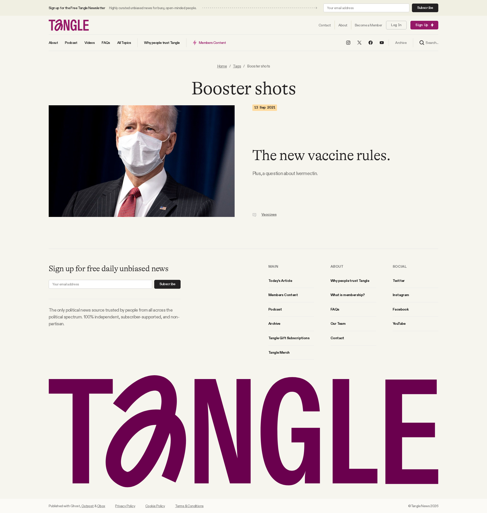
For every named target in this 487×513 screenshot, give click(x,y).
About (337, 266)
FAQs (335, 309)
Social (400, 266)
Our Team (338, 323)
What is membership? (348, 295)
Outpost (87, 506)
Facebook (400, 309)
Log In (396, 25)
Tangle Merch (279, 352)
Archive (274, 323)
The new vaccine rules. (321, 155)
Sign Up (421, 25)
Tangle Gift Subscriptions (288, 338)
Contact (337, 338)
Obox (101, 506)
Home (222, 66)
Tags (237, 66)
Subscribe (425, 8)
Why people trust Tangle (350, 280)
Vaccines (269, 214)
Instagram (401, 295)
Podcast (275, 309)
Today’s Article (280, 280)
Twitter (399, 280)
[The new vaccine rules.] (142, 161)
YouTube (399, 323)
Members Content (283, 295)
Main (273, 266)
